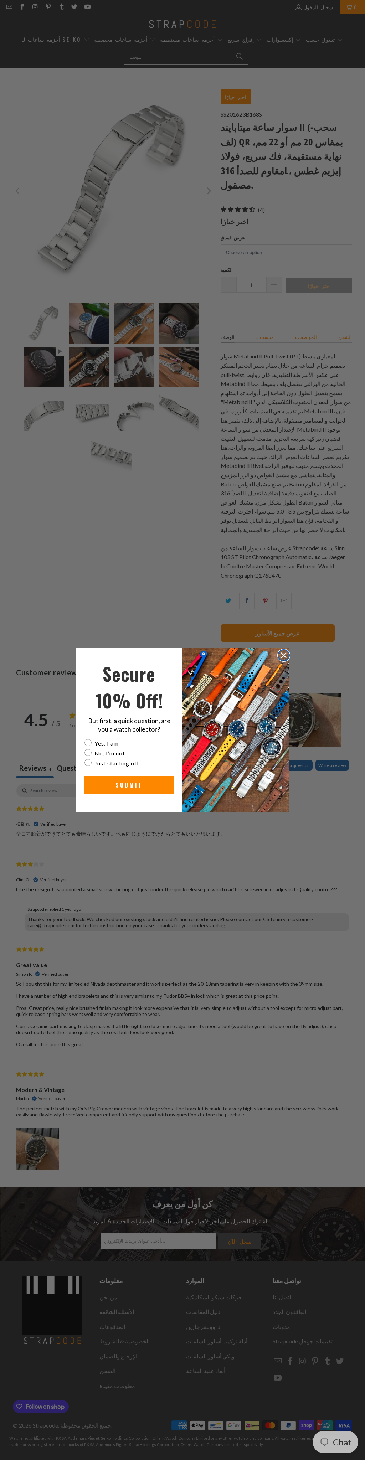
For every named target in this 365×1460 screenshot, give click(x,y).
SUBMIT (129, 785)
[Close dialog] (283, 655)
